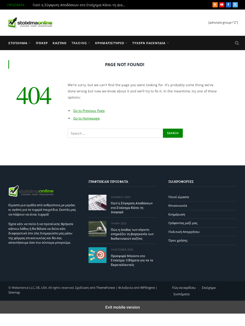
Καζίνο (60, 43)
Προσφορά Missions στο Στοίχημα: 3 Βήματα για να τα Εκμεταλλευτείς (132, 260)
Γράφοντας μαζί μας (182, 223)
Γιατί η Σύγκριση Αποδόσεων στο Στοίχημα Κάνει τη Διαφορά (80, 5)
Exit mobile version (122, 307)
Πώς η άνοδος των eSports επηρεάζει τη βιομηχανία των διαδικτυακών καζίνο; (132, 234)
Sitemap (14, 292)
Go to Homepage (86, 118)
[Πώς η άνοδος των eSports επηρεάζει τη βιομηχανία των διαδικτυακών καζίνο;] (97, 229)
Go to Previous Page (89, 110)
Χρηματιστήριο (109, 43)
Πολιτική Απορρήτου (184, 232)
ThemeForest (105, 287)
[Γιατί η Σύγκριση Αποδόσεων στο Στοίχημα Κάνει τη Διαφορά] (97, 202)
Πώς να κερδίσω (184, 287)
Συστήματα (181, 294)
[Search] (236, 43)
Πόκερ (42, 43)
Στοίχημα (18, 43)
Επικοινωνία (177, 205)
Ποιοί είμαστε (178, 197)
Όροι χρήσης (178, 240)
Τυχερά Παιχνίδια (149, 43)
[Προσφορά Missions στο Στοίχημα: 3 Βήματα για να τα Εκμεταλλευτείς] (97, 255)
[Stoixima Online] (30, 23)
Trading (79, 43)
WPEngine (147, 287)
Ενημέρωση (176, 214)
